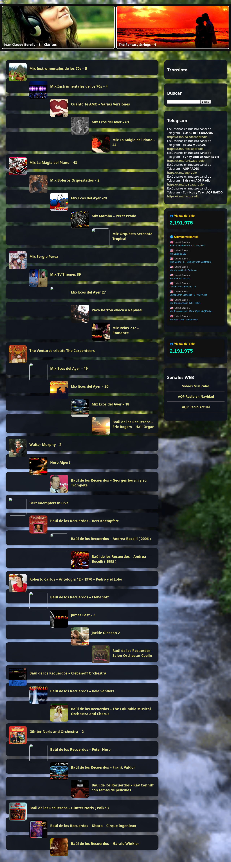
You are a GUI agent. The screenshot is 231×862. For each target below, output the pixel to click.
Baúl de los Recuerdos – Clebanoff (79, 597)
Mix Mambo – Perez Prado (114, 215)
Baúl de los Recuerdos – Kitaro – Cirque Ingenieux (93, 825)
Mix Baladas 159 (178, 254)
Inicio (3, 2)
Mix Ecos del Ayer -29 (89, 198)
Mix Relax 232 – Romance (125, 330)
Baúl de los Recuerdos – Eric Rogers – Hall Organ (133, 424)
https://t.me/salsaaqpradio (185, 184)
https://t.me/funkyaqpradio (186, 160)
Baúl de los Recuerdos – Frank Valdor (103, 767)
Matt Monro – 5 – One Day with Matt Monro (191, 262)
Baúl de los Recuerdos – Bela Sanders (82, 691)
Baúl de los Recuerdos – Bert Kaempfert (84, 520)
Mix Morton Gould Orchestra (183, 270)
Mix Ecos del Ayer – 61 (110, 122)
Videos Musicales (196, 386)
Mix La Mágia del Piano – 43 (53, 162)
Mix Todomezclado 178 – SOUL (185, 303)
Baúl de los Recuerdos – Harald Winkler (105, 843)
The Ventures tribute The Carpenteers (62, 350)
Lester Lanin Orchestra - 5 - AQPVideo (188, 295)
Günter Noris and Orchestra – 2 (56, 731)
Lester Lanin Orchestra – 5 (183, 286)
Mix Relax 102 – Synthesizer (184, 319)
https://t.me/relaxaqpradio (185, 149)
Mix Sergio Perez (43, 256)
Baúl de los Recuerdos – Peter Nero (80, 749)
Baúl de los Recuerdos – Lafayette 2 (187, 245)
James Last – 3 (83, 614)
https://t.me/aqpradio (182, 172)
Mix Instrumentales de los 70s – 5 (58, 68)
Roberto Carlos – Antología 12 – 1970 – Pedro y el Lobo (75, 579)
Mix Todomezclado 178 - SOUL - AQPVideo (191, 311)
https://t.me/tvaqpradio (183, 196)
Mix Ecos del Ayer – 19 (69, 368)
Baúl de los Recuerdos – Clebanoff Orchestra (67, 673)
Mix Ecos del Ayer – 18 (110, 404)
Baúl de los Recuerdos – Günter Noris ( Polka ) (69, 807)
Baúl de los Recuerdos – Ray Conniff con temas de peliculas (123, 787)
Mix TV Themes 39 (65, 274)
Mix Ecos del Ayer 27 (88, 292)
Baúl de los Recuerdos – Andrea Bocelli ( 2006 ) (111, 538)
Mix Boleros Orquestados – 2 (74, 180)
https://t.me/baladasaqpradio (187, 137)
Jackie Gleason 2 (106, 632)
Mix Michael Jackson (180, 278)
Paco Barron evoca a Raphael (117, 310)
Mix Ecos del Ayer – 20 (89, 386)
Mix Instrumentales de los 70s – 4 (79, 86)
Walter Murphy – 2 (45, 444)
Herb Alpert (60, 462)
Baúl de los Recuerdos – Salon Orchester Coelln (132, 653)
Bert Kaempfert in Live (48, 503)
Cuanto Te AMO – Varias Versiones (100, 104)
